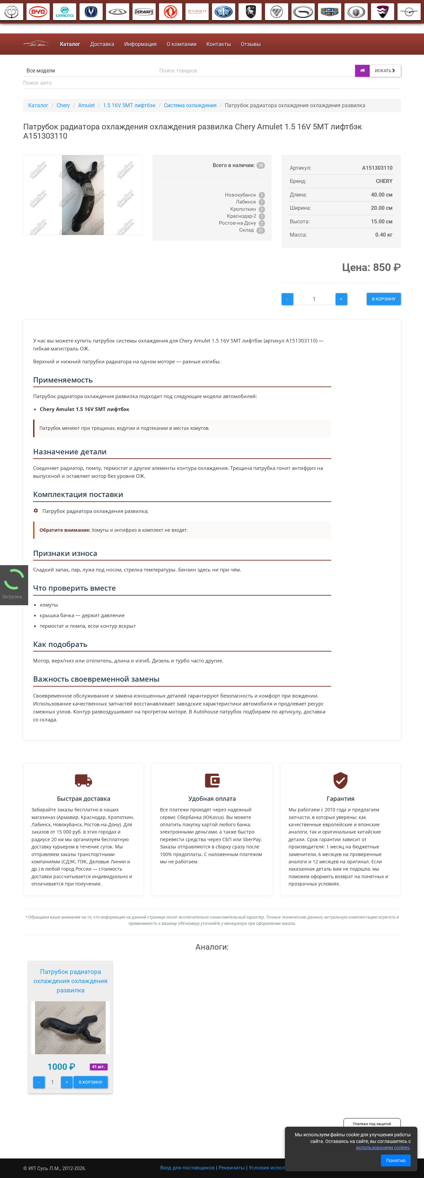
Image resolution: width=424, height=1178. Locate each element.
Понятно (395, 1160)
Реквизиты (232, 1168)
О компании (181, 44)
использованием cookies (382, 1147)
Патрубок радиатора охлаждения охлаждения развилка (70, 981)
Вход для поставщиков (187, 1168)
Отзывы (251, 44)
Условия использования (278, 1168)
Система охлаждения (190, 105)
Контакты (218, 44)
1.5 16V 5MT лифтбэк (129, 105)
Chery (63, 105)
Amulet (86, 105)
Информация (140, 44)
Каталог (38, 105)
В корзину (384, 298)
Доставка (102, 44)
